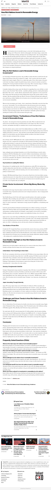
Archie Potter (17, 410)
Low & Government (15, 9)
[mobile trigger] (2, 1)
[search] (45, 1)
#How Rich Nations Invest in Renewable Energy (18, 384)
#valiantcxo (33, 384)
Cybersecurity (17, 442)
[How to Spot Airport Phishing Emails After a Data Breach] (6, 441)
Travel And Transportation (32, 444)
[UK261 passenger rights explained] (31, 441)
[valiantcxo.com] (25, 1)
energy (6, 333)
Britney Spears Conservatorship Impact (25, 413)
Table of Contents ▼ (9, 46)
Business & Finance (6, 9)
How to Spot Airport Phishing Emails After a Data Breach (6, 448)
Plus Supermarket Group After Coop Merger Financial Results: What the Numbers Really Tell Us (24, 423)
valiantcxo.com (16, 378)
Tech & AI (3, 444)
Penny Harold (3, 14)
